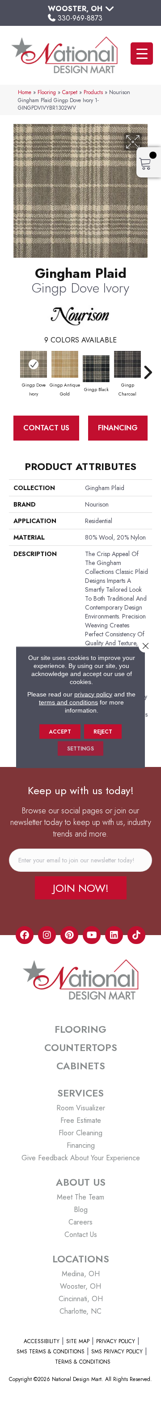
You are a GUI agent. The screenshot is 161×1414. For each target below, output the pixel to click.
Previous (13, 367)
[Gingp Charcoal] (127, 364)
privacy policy (93, 693)
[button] (81, 887)
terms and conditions (68, 701)
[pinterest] (69, 935)
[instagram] (47, 935)
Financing (118, 428)
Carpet (69, 92)
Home (24, 92)
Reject (102, 731)
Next (147, 367)
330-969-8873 (80, 18)
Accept (60, 731)
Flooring (47, 92)
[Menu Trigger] (142, 53)
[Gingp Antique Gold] (64, 364)
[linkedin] (114, 935)
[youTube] (92, 935)
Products (93, 92)
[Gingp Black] (96, 368)
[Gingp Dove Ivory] (33, 364)
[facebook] (25, 935)
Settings (80, 748)
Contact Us (46, 428)
